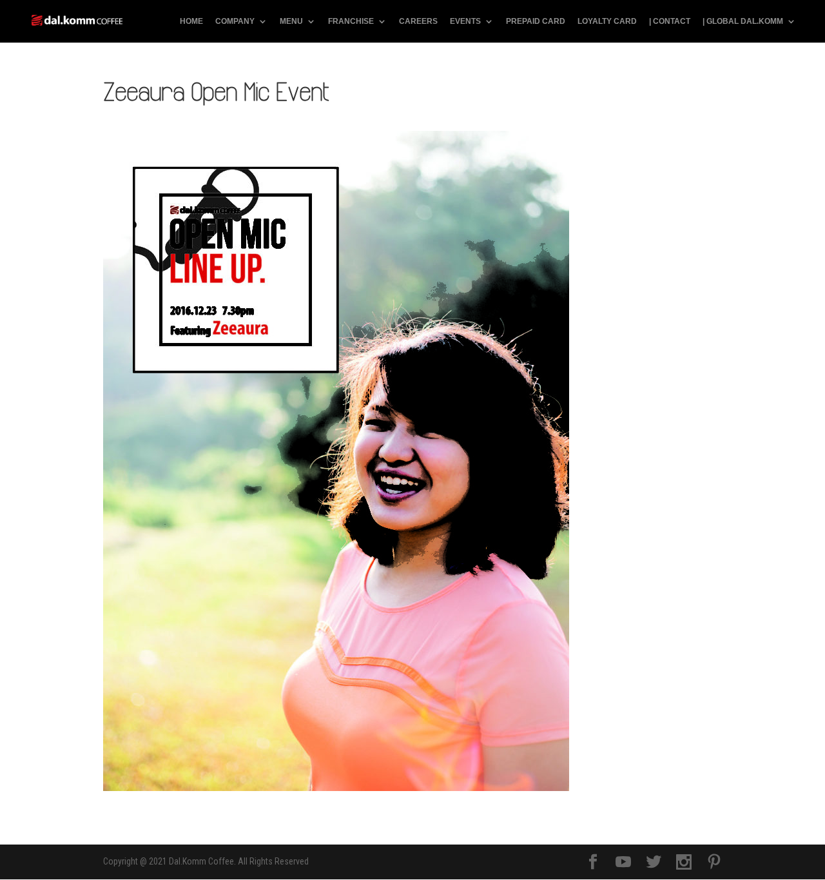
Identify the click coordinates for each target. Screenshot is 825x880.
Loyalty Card (607, 21)
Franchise (351, 21)
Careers (418, 21)
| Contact (669, 21)
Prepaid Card (535, 21)
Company (235, 21)
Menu (291, 21)
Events (465, 21)
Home (191, 21)
